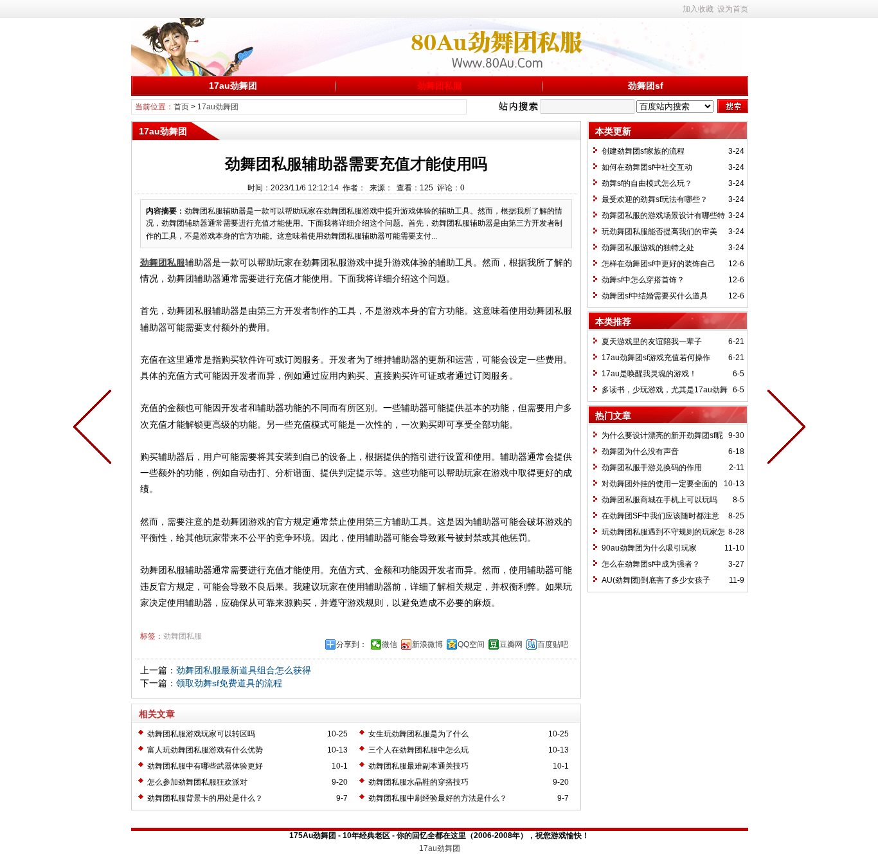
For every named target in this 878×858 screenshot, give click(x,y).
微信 (389, 644)
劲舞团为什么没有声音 (640, 451)
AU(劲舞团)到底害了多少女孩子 (656, 580)
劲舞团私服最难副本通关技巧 (418, 766)
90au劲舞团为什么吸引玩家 (649, 547)
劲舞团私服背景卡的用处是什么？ (205, 798)
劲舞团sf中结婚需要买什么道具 (655, 295)
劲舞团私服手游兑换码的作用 (652, 467)
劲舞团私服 (439, 85)
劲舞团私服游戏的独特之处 (648, 247)
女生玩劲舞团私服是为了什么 (418, 733)
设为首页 (732, 9)
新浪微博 (427, 644)
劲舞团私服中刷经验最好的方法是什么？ (437, 798)
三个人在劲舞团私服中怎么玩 (418, 749)
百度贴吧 (552, 644)
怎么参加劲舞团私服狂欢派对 (197, 782)
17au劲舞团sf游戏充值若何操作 (656, 357)
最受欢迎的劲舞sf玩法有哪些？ (655, 199)
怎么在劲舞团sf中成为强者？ (651, 564)
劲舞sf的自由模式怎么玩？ (647, 183)
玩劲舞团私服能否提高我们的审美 (659, 231)
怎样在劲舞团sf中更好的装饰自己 (658, 263)
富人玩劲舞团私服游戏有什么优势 (205, 749)
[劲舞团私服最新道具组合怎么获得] (783, 429)
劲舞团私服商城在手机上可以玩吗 (659, 499)
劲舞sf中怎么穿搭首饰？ (643, 279)
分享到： (351, 644)
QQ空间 (471, 644)
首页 (181, 106)
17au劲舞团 (233, 85)
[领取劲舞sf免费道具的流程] (95, 429)
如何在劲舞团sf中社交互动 (647, 167)
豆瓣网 (511, 644)
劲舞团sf (645, 85)
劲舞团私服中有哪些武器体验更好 (205, 766)
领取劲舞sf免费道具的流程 (229, 683)
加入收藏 (698, 9)
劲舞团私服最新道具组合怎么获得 (243, 670)
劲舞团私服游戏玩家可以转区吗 (201, 733)
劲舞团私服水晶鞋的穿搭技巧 (418, 782)
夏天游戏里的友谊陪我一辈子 (652, 341)
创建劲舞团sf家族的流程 (643, 151)
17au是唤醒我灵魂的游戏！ (649, 373)
